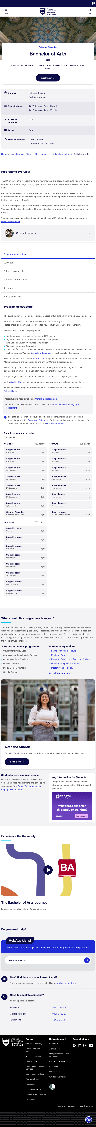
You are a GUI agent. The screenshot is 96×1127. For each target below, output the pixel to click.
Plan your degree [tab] (13, 296)
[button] (93, 3)
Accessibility (60, 1106)
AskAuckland (10, 391)
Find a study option (61, 154)
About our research (33, 1056)
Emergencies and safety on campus (59, 1055)
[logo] (48, 12)
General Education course (47, 399)
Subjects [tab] (8, 262)
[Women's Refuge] (52, 1089)
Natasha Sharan (17, 747)
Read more (15, 761)
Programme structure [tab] (15, 254)
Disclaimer (89, 1106)
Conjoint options (26, 233)
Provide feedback (56, 1072)
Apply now (50, 79)
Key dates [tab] (9, 288)
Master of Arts (58, 655)
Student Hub (16, 382)
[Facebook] (74, 1045)
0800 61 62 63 (59, 1014)
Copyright (71, 1106)
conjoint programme (10, 221)
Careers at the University (36, 1095)
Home (4, 154)
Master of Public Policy (62, 668)
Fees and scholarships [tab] (16, 279)
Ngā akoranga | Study (21, 154)
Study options (41, 154)
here (49, 376)
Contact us (53, 1044)
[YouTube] (91, 1045)
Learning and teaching (35, 1074)
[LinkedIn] (79, 1045)
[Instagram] (85, 1045)
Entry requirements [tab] (14, 271)
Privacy (80, 1106)
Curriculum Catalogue (40, 353)
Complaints (53, 1067)
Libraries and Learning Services (35, 1067)
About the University (34, 1044)
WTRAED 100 (38, 358)
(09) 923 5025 (59, 1007)
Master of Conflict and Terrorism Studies (70, 659)
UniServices (31, 1100)
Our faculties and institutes (33, 1049)
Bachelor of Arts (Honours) (64, 651)
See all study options (59, 673)
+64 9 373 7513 (60, 1020)
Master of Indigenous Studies (65, 663)
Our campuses (32, 1061)
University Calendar (55, 423)
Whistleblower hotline (57, 1077)
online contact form (66, 983)
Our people (30, 1084)
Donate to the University (58, 1061)
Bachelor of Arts (81, 154)
